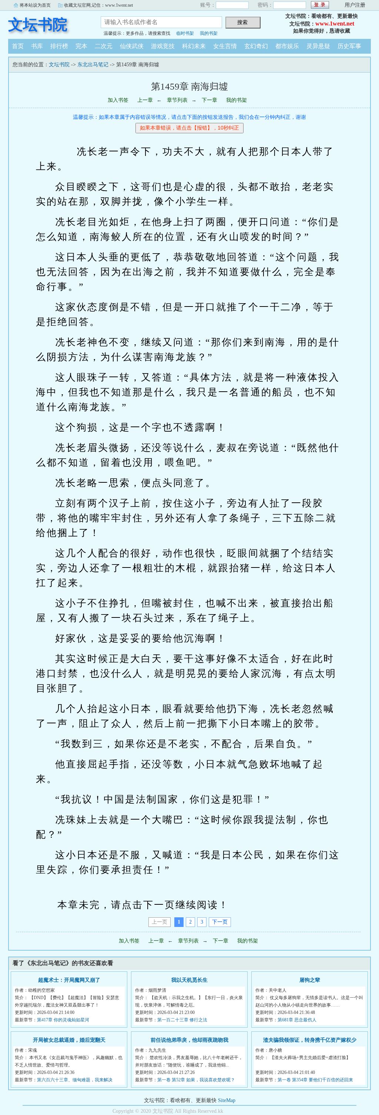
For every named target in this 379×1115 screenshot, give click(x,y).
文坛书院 (37, 24)
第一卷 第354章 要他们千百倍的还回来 (315, 1079)
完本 (81, 46)
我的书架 (209, 33)
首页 (18, 46)
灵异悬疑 (318, 46)
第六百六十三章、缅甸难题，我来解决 (75, 1079)
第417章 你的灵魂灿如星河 (63, 1019)
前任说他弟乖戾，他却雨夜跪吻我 (189, 1040)
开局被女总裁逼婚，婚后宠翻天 (69, 1040)
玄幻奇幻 (256, 46)
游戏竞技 (163, 46)
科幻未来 (194, 46)
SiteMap (226, 1100)
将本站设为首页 (35, 5)
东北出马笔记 (92, 64)
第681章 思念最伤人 (297, 1019)
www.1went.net (334, 23)
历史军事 (349, 46)
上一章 (145, 100)
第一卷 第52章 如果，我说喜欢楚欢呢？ (196, 1079)
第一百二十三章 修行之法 (182, 1019)
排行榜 (59, 46)
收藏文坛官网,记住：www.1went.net (98, 5)
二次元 (104, 46)
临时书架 (185, 33)
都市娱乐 (287, 46)
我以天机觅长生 (189, 980)
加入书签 (118, 100)
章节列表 (177, 100)
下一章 (209, 100)
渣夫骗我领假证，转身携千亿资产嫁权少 (309, 1040)
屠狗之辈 (309, 980)
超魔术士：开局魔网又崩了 (69, 980)
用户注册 (355, 5)
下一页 (220, 922)
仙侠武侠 (132, 46)
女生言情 (225, 46)
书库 (37, 46)
